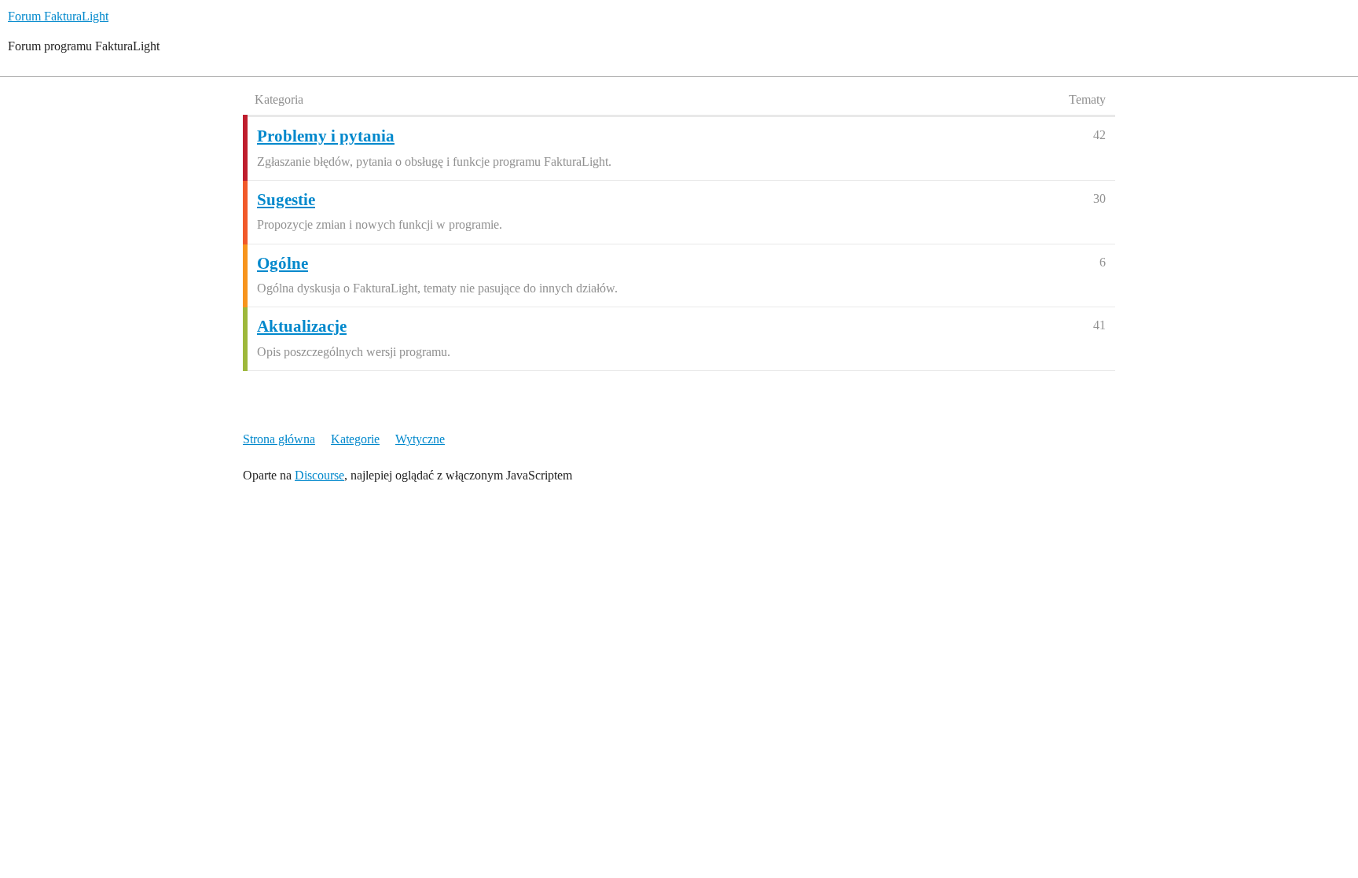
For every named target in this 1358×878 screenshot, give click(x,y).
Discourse (319, 475)
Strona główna (279, 439)
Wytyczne (420, 439)
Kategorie (355, 439)
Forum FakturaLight (58, 16)
